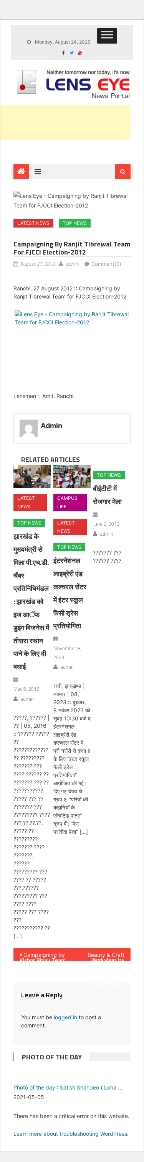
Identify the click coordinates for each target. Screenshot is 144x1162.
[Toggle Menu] (107, 36)
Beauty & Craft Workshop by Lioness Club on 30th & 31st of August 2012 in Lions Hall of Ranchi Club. (104, 956)
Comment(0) (106, 264)
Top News (75, 223)
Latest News (33, 223)
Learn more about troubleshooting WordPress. (71, 1133)
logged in (65, 1017)
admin (72, 264)
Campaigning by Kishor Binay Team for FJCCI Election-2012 (43, 956)
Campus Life (67, 502)
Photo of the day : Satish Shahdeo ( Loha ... (67, 1087)
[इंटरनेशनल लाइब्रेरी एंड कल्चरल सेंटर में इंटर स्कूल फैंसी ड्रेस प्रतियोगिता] (72, 477)
